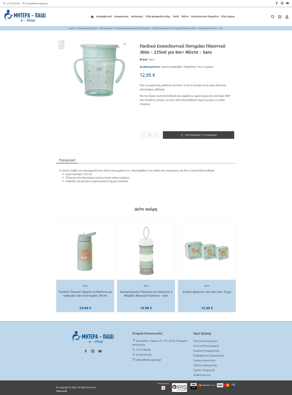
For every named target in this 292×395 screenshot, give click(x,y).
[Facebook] (276, 3)
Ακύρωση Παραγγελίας (206, 350)
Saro (151, 59)
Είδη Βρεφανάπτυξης (87, 28)
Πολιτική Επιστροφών (206, 346)
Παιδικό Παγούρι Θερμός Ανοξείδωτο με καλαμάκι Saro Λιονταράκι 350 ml (85, 293)
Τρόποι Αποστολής (204, 360)
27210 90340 (13, 3)
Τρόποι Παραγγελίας (205, 365)
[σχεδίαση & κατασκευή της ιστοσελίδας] (61, 390)
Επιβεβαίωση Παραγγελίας (208, 355)
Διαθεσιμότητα (201, 375)
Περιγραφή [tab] (67, 160)
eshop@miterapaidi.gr (36, 3)
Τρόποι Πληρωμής (204, 370)
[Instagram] (282, 3)
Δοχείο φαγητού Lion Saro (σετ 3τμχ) (207, 292)
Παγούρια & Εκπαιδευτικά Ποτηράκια (132, 28)
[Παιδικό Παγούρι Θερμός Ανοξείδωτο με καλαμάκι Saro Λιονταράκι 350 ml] (85, 251)
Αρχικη (71, 28)
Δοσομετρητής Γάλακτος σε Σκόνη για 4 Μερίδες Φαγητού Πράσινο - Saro (146, 293)
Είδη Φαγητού (106, 28)
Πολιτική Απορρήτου (205, 341)
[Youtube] (287, 3)
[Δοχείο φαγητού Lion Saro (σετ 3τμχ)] (207, 251)
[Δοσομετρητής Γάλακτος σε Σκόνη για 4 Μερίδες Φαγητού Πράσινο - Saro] (146, 251)
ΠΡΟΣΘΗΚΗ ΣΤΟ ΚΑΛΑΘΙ (201, 135)
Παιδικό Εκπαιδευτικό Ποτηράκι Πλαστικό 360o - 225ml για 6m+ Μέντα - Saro (187, 28)
